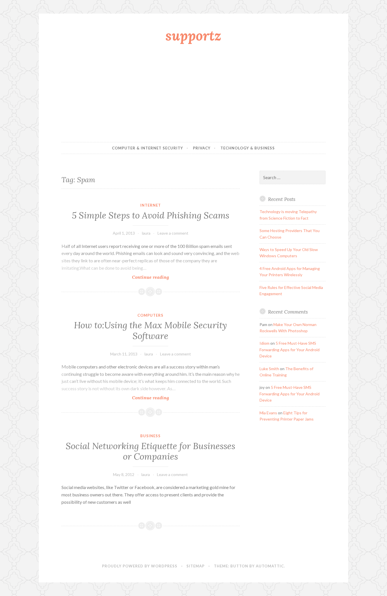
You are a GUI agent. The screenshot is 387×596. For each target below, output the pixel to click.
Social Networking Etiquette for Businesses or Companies (150, 451)
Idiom (264, 343)
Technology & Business (247, 148)
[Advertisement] (193, 94)
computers (150, 315)
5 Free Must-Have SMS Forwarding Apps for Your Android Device (290, 349)
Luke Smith (269, 368)
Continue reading (159, 277)
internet (150, 205)
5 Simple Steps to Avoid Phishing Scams (150, 215)
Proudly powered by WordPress (139, 566)
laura (146, 233)
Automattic (270, 566)
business (150, 436)
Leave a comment (173, 233)
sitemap (195, 566)
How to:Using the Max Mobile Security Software (150, 331)
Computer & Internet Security (147, 148)
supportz (193, 35)
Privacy (201, 148)
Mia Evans (268, 412)
